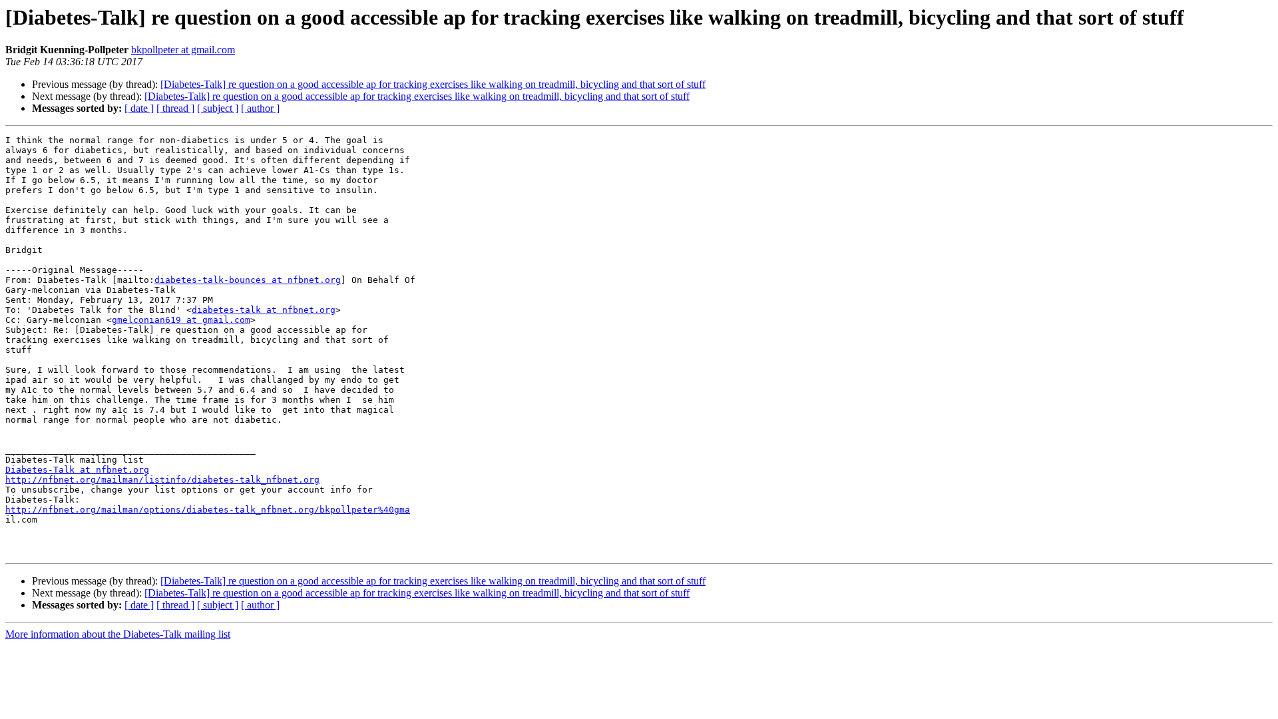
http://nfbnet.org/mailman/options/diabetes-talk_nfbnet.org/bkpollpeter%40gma (207, 510)
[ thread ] (175, 108)
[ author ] (260, 108)
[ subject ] (217, 108)
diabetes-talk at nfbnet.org (263, 310)
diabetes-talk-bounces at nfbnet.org (247, 280)
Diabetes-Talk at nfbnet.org (77, 470)
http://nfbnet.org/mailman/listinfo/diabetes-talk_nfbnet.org (162, 480)
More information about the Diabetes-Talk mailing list (117, 634)
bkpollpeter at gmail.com (183, 49)
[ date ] (139, 108)
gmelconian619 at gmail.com (181, 320)
